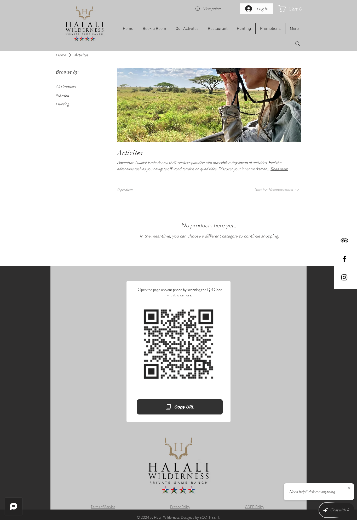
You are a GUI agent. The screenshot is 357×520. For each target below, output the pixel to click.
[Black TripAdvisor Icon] (344, 240)
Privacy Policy (180, 506)
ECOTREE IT (209, 517)
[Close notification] (349, 488)
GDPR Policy (254, 506)
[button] (292, 8)
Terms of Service (103, 506)
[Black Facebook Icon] (344, 259)
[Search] (297, 43)
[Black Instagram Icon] (344, 277)
